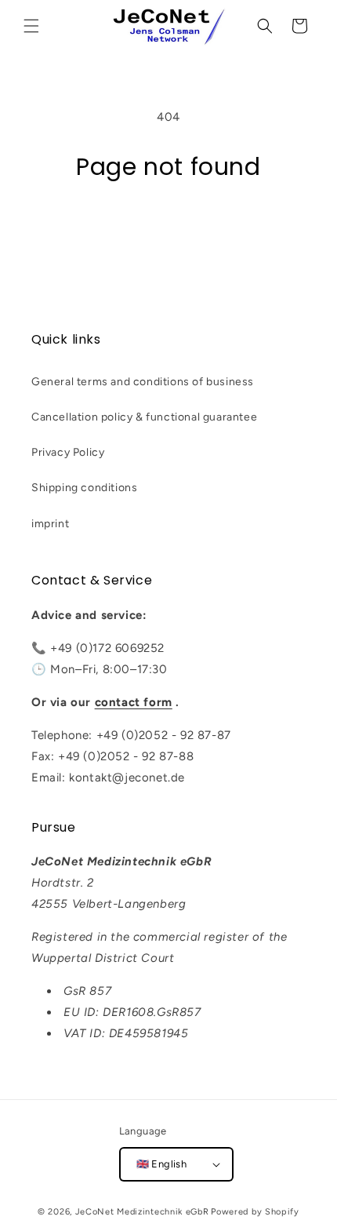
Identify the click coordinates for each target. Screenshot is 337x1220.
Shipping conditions (84, 487)
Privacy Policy (67, 452)
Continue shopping (168, 225)
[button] (31, 26)
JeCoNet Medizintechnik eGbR (142, 1212)
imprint (50, 523)
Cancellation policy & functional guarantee (144, 417)
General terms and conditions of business (142, 381)
